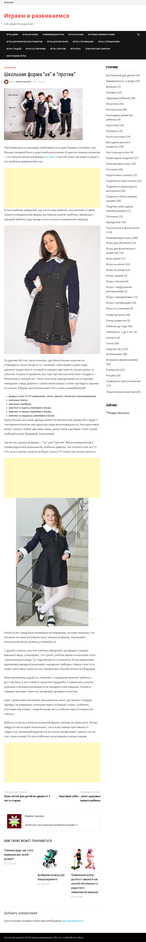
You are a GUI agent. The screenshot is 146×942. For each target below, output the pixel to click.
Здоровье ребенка (118, 98)
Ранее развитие (116, 320)
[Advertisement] (52, 188)
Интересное (10, 67)
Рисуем (110, 375)
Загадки (111, 92)
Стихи (110, 343)
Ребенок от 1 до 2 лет (119, 332)
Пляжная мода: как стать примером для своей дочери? (18, 855)
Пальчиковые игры (118, 163)
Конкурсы (112, 131)
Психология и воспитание (122, 228)
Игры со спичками (36, 48)
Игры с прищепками (109, 41)
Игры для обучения (57, 41)
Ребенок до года (116, 326)
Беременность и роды (120, 81)
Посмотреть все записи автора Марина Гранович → (51, 824)
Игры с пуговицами (83, 41)
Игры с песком (58, 48)
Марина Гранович (23, 81)
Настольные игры (16, 55)
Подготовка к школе (119, 175)
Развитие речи (115, 315)
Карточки (112, 125)
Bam (81, 937)
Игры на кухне (76, 34)
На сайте (50, 157)
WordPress (71, 937)
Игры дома (12, 34)
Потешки (112, 216)
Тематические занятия (97, 48)
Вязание (111, 86)
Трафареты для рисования (123, 381)
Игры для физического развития (24, 41)
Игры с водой (13, 48)
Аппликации (114, 354)
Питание (111, 169)
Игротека (75, 48)
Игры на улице (30, 34)
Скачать (111, 337)
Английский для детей (120, 75)
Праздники (113, 222)
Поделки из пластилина (121, 180)
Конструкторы (115, 136)
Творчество (113, 349)
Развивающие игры (53, 34)
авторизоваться (72, 920)
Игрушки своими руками (101, 34)
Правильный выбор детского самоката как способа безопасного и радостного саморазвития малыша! (84, 883)
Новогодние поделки (119, 158)
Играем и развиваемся (36, 15)
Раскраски (112, 369)
